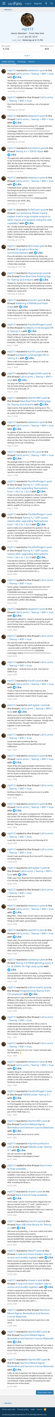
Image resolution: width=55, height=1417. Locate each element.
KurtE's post (34, 351)
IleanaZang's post (38, 273)
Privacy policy (23, 1409)
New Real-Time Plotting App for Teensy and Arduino (29, 278)
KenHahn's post (37, 148)
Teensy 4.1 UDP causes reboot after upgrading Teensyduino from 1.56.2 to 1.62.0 (27, 488)
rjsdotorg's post (36, 959)
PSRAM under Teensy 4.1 (36, 1094)
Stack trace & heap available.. (32, 1194)
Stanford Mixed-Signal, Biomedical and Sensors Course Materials (30, 1126)
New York (39, 33)
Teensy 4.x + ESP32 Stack (29, 151)
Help (33, 1409)
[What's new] (46, 3)
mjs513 (11, 70)
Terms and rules (8, 1409)
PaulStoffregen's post (40, 324)
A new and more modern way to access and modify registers (29, 1255)
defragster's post (37, 705)
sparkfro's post (36, 930)
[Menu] (4, 3)
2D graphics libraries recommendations (22, 251)
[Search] (51, 3)
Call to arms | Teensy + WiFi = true (35, 73)
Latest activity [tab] (8, 61)
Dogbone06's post (38, 373)
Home (39, 1409)
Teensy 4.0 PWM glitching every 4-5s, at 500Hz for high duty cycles (30, 964)
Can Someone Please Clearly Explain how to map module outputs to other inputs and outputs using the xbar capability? (29, 218)
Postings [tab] (21, 61)
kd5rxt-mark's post (38, 987)
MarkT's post (35, 1250)
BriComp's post (36, 246)
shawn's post (35, 1191)
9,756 (6, 48)
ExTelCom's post (37, 209)
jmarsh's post (35, 300)
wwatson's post (36, 70)
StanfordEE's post (37, 397)
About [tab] (32, 61)
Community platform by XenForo (24, 1414)
